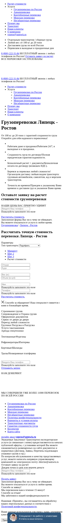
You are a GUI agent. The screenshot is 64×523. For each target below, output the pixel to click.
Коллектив (13, 428)
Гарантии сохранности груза (22, 426)
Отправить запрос (10, 368)
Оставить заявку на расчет (39, 56)
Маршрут (12, 251)
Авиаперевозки (22, 12)
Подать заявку (8, 479)
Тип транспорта (9, 245)
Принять (6, 520)
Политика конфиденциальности (24, 417)
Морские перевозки (24, 17)
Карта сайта (13, 431)
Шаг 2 (10, 253)
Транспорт (13, 26)
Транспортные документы (21, 423)
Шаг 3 (10, 256)
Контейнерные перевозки (27, 15)
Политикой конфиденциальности (19, 506)
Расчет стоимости (16, 3)
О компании (14, 31)
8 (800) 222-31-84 (10, 53)
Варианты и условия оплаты (22, 420)
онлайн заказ (8, 437)
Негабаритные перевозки (27, 20)
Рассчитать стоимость (12, 217)
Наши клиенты (15, 29)
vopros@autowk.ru (16, 34)
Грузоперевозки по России (28, 9)
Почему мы (13, 23)
